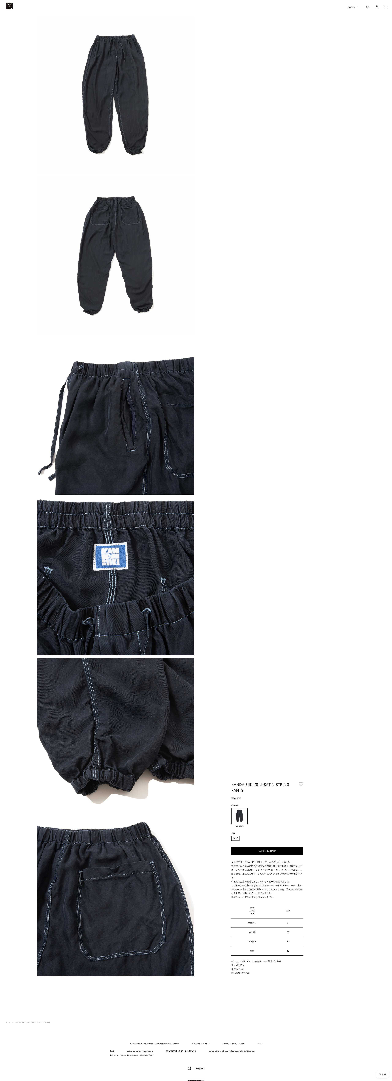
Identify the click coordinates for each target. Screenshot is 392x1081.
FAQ (112, 1051)
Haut (8, 1023)
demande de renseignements (140, 1051)
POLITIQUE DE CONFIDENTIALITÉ (181, 1051)
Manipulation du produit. (234, 1044)
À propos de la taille (201, 1044)
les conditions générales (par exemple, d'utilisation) (232, 1051)
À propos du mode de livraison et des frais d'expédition (154, 1044)
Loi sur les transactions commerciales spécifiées (131, 1055)
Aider (260, 1044)
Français (351, 7)
